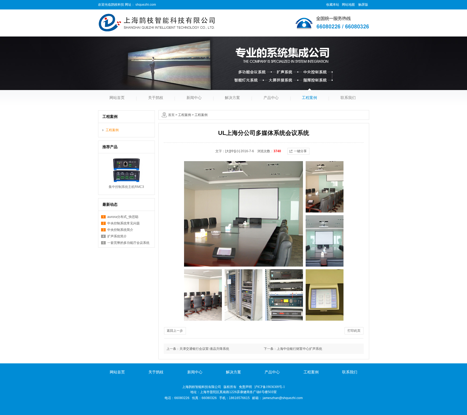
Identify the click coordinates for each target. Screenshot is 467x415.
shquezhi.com (145, 4)
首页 (171, 115)
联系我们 (348, 97)
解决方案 (232, 97)
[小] (237, 151)
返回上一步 (175, 331)
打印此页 (354, 331)
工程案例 (309, 97)
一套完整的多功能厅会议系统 (128, 243)
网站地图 (348, 4)
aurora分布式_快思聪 (122, 217)
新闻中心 (194, 97)
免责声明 (245, 387)
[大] (227, 151)
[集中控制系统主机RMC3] (126, 170)
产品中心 (271, 97)
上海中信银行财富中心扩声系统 (299, 349)
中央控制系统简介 (120, 230)
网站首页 (117, 97)
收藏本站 (332, 4)
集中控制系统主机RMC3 (126, 187)
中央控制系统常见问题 (123, 223)
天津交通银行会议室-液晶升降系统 (204, 349)
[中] (232, 151)
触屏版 (363, 4)
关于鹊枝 (155, 97)
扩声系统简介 (117, 236)
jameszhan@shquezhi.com (283, 398)
